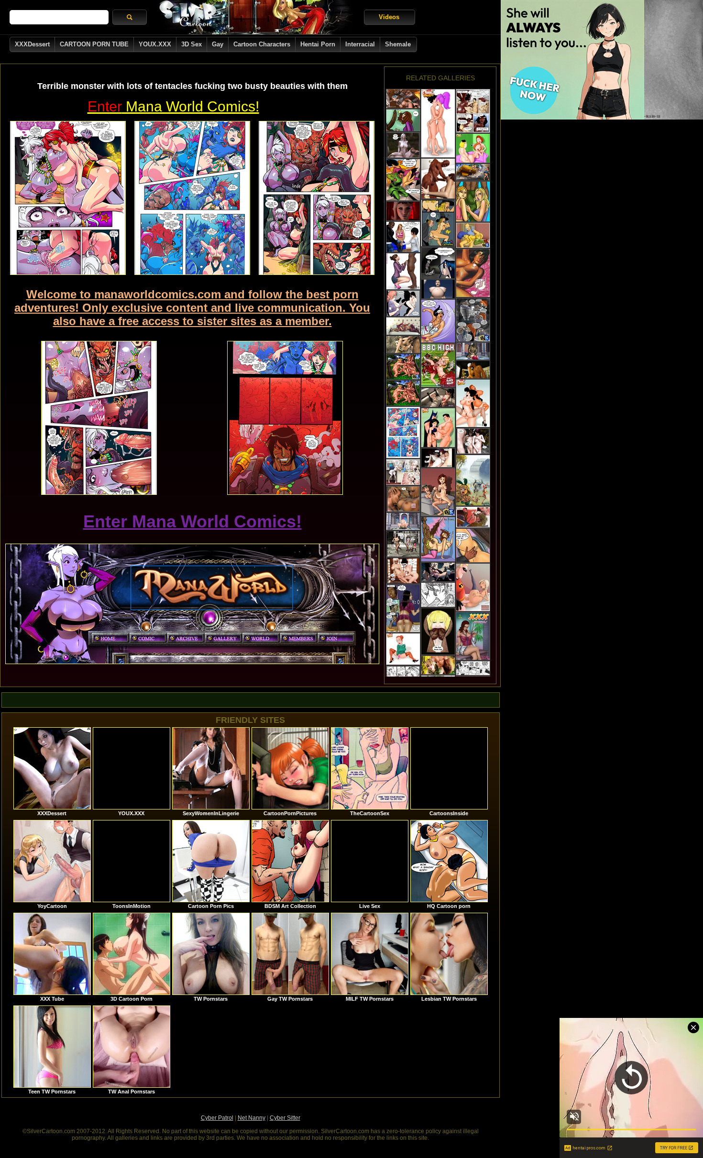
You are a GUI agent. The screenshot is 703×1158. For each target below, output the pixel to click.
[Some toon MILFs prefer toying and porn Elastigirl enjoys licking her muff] (403, 649)
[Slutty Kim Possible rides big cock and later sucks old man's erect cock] (473, 320)
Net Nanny (251, 1117)
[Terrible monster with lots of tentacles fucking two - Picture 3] (316, 198)
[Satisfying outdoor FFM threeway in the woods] (473, 441)
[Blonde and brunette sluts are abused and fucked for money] (473, 172)
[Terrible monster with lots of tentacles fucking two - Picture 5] (285, 418)
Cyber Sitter (285, 1117)
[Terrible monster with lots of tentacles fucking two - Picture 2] (192, 198)
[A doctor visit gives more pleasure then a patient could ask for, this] (473, 636)
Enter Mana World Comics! (192, 521)
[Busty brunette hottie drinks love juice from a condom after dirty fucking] (403, 608)
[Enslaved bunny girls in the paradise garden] (473, 480)
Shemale (398, 44)
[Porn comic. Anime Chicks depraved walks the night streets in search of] (438, 263)
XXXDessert (32, 44)
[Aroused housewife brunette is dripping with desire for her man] (438, 492)
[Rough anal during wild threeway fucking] (438, 458)
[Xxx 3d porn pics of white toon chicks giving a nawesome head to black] (438, 178)
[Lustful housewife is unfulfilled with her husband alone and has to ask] (403, 367)
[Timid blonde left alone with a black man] (403, 236)
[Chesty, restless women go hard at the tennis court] (438, 321)
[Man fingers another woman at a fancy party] (473, 545)
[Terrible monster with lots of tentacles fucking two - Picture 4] (99, 418)
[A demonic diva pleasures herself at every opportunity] (473, 111)
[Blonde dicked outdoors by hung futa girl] (438, 572)
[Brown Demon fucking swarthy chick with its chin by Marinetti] (473, 517)
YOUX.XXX (155, 44)
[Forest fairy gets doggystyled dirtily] (438, 665)
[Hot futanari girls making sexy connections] (438, 397)
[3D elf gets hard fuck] (403, 521)
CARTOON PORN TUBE (94, 44)
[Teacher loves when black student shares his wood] (403, 120)
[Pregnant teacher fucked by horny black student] (438, 539)
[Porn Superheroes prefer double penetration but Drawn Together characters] (438, 428)
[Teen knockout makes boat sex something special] (403, 326)
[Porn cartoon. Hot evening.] (473, 668)
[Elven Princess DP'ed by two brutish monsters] (403, 99)
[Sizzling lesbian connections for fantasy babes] (403, 544)
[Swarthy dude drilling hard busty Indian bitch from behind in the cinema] (403, 180)
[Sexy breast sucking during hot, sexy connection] (403, 499)
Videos (389, 17)
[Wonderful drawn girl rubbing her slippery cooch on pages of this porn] (473, 273)
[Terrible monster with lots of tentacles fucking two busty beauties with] (403, 432)
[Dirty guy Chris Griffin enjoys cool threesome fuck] (473, 148)
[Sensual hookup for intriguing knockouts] (403, 570)
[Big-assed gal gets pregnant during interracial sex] (438, 594)
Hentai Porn (317, 44)
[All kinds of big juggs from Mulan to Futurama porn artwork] (473, 403)
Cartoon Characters (261, 44)
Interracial (360, 44)
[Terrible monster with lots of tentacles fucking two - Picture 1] (68, 198)
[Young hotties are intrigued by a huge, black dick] (473, 201)
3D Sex (191, 44)
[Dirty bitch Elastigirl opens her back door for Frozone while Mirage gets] (473, 587)
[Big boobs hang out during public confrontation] (403, 303)
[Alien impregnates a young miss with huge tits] (438, 289)
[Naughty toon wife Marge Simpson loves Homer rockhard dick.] (473, 235)
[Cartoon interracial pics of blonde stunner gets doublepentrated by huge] (438, 631)
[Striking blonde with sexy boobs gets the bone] (473, 370)
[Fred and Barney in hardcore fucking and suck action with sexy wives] (403, 393)
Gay (217, 44)
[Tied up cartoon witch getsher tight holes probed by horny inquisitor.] (438, 223)
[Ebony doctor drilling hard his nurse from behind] (403, 472)
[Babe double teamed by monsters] (403, 344)
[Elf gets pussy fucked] (473, 351)
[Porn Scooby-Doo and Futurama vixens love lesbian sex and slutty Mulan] (438, 123)
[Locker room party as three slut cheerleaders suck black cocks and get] (438, 365)
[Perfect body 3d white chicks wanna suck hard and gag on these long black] (403, 271)
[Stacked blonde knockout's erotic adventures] (403, 211)
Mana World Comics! (173, 106)
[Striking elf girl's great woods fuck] (403, 145)
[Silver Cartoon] (255, 17)
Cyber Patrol (217, 1117)
